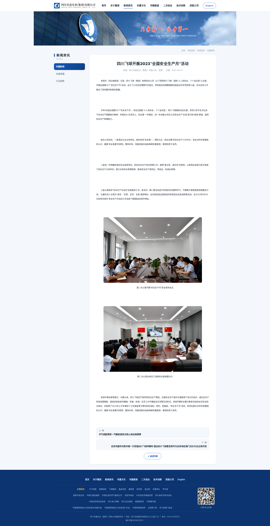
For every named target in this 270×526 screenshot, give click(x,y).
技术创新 (180, 5)
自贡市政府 (129, 495)
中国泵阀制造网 (138, 507)
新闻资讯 (128, 5)
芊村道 (165, 489)
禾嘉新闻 (210, 50)
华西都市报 (151, 501)
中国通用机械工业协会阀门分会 (117, 507)
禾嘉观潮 (60, 73)
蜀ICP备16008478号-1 (135, 520)
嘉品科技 (122, 489)
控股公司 (194, 5)
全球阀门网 (152, 507)
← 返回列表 (153, 456)
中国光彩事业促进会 (97, 501)
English (209, 5)
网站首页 (191, 50)
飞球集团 (112, 489)
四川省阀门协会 (165, 507)
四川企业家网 (127, 501)
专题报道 (154, 5)
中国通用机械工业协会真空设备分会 (87, 507)
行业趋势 (60, 81)
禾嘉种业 (156, 489)
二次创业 (167, 5)
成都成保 (102, 489)
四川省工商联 (113, 501)
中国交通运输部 (93, 495)
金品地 (147, 489)
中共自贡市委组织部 (144, 495)
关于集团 (114, 5)
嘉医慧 (131, 489)
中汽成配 (92, 489)
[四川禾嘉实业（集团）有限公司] (74, 5)
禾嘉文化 (141, 5)
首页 (104, 5)
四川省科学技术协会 (163, 495)
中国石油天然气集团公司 (112, 495)
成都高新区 (139, 501)
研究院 (139, 489)
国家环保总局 (78, 495)
